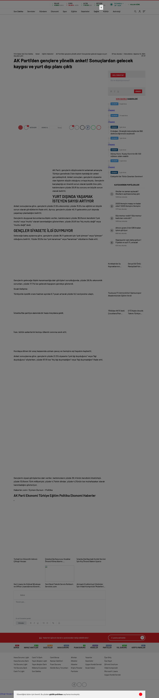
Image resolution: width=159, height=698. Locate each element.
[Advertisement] (77, 55)
